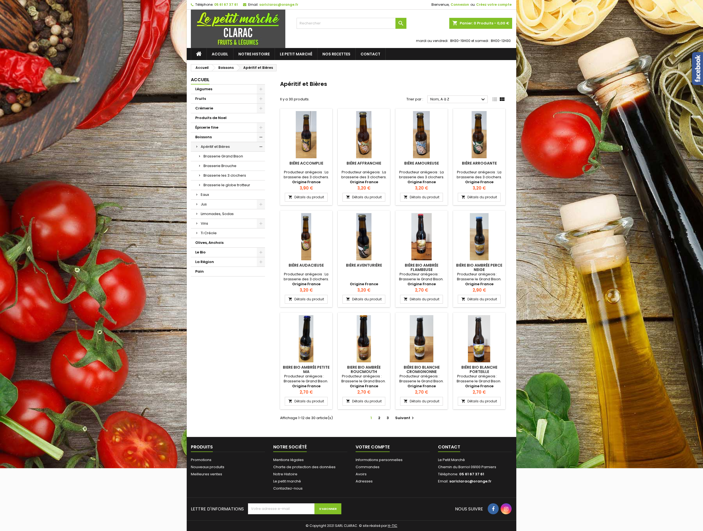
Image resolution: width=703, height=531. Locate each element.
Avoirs (361, 474)
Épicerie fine (206, 127)
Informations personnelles (379, 459)
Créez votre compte (494, 4)
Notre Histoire (254, 54)
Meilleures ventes (206, 474)
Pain (199, 271)
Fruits (200, 98)
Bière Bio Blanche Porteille (479, 369)
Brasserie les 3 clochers (224, 175)
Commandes (368, 467)
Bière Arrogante (479, 163)
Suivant (405, 417)
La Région (204, 261)
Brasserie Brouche (219, 165)
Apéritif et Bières (215, 146)
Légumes (203, 89)
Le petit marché (296, 54)
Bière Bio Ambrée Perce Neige (479, 267)
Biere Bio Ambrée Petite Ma (306, 369)
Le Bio (200, 252)
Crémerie (204, 108)
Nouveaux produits (207, 467)
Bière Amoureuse (421, 163)
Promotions (201, 459)
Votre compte (373, 447)
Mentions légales (288, 459)
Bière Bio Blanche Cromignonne (422, 369)
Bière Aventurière (364, 265)
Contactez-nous (288, 488)
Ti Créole (209, 233)
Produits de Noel (211, 117)
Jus (204, 204)
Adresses (364, 481)
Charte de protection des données (304, 467)
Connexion (460, 4)
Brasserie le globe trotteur (226, 185)
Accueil (220, 54)
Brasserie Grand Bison (223, 156)
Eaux (205, 194)
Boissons (203, 137)
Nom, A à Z (458, 99)
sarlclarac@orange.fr (278, 4)
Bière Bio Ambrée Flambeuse (421, 267)
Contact (370, 54)
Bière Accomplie (306, 163)
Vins (204, 223)
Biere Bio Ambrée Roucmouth (364, 369)
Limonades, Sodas (217, 213)
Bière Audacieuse (306, 265)
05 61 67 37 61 (226, 4)
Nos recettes (336, 54)
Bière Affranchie (364, 163)
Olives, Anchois (209, 242)
